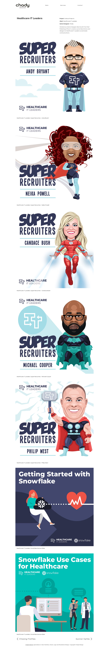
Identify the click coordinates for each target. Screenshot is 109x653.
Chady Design (29, 644)
